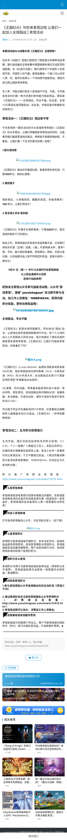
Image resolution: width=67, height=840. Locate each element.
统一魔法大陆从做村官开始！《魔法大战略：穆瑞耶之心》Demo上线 (49, 780)
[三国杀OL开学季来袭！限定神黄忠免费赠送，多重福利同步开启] (17, 767)
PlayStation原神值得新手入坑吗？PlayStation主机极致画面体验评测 (17, 814)
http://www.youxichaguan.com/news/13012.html (32, 479)
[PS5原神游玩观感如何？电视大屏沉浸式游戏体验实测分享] (49, 733)
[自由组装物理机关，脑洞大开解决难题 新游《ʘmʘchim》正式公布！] (49, 800)
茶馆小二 (6, 39)
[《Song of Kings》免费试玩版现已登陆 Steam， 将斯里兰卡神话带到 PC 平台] (17, 733)
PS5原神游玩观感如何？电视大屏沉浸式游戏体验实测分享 (49, 747)
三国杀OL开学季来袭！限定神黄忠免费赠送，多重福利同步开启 (17, 780)
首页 (4, 21)
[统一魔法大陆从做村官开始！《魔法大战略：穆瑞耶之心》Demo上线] (49, 767)
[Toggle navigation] (62, 13)
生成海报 (11, 667)
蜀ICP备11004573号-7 (45, 832)
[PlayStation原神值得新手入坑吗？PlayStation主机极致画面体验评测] (17, 800)
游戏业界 (43, 39)
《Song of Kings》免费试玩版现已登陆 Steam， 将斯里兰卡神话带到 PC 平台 (17, 747)
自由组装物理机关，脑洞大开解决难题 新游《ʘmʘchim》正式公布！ (49, 814)
